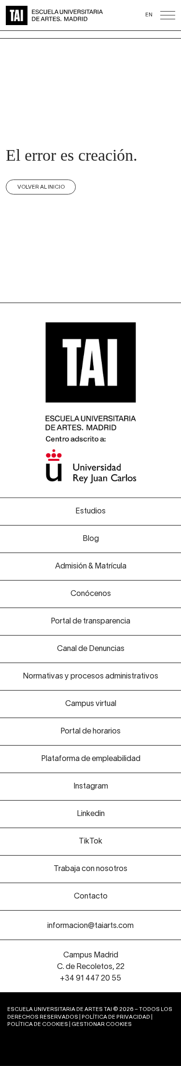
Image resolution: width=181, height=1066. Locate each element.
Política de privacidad (116, 1017)
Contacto (91, 896)
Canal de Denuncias (91, 649)
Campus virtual (90, 704)
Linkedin (91, 814)
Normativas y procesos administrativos (90, 676)
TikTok (90, 841)
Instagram (90, 786)
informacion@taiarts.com (90, 926)
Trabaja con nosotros (90, 869)
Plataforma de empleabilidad (90, 759)
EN (149, 15)
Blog (91, 539)
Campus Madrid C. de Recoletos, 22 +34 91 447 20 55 (91, 967)
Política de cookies (37, 1024)
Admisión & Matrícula (90, 566)
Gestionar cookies (101, 1024)
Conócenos (90, 594)
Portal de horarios (90, 731)
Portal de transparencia (90, 621)
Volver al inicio (41, 187)
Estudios (90, 511)
